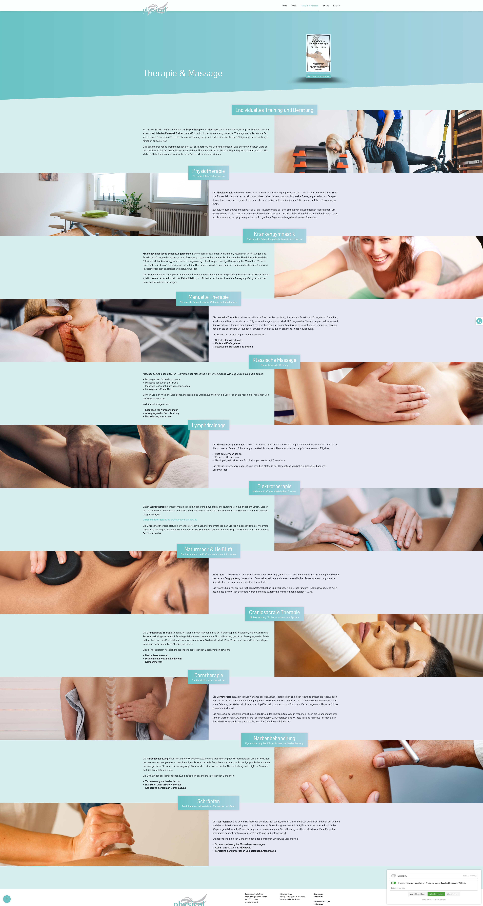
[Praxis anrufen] (479, 321)
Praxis (293, 6)
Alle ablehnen (452, 894)
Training (325, 6)
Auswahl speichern (417, 894)
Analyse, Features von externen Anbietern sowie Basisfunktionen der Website (432, 883)
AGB (434, 900)
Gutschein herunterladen (318, 76)
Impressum (318, 897)
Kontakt (336, 6)
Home (284, 6)
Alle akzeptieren (436, 894)
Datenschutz (318, 894)
